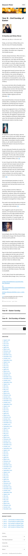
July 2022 (5, 430)
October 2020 (6, 468)
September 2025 (7, 360)
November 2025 (7, 356)
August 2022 (6, 428)
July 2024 (5, 386)
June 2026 (6, 343)
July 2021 (5, 452)
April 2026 (6, 347)
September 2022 (7, 426)
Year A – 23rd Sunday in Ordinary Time (13, 519)
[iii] (6, 176)
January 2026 (6, 353)
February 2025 (7, 373)
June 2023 (6, 409)
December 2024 (7, 376)
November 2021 (7, 444)
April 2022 (6, 435)
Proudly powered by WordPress (15, 553)
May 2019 (5, 499)
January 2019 (6, 507)
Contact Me (5, 546)
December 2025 (7, 354)
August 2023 (6, 406)
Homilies (4, 536)
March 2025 (6, 371)
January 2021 (6, 463)
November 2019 (7, 488)
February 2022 (7, 439)
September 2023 (7, 404)
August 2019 (6, 494)
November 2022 (7, 422)
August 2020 (6, 472)
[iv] (18, 206)
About (3, 549)
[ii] (19, 158)
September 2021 (7, 448)
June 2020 (6, 475)
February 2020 (7, 483)
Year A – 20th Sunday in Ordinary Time (13, 525)
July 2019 (5, 496)
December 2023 (7, 398)
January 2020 (6, 485)
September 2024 (7, 382)
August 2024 (6, 384)
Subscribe (4, 543)
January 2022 (6, 441)
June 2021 (5, 453)
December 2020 (7, 464)
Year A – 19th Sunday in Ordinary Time (13, 527)
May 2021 (5, 455)
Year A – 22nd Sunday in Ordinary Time (13, 521)
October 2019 (6, 490)
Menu (23, 4)
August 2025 (6, 362)
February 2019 (7, 505)
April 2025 (6, 369)
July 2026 (5, 342)
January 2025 (6, 375)
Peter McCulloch (7, 301)
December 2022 (7, 420)
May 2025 (6, 367)
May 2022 (6, 433)
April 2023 (6, 413)
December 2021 (7, 442)
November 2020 (7, 466)
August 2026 (6, 340)
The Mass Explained (7, 539)
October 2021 (6, 446)
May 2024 (6, 389)
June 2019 (6, 498)
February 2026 (7, 351)
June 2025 (6, 365)
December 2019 (7, 487)
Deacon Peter (7, 5)
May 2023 (5, 411)
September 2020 (7, 470)
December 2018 (7, 509)
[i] (8, 96)
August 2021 (6, 450)
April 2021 (6, 457)
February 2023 (7, 417)
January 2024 (6, 397)
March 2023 (6, 415)
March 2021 (6, 459)
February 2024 (7, 395)
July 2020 (5, 474)
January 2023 (6, 419)
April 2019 (6, 501)
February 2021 (7, 461)
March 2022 (6, 437)
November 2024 (7, 378)
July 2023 (5, 408)
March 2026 (6, 349)
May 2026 (6, 345)
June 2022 (6, 431)
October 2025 (6, 358)
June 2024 (6, 387)
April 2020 (6, 479)
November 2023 (7, 400)
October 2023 (6, 402)
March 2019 (6, 503)
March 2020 (6, 481)
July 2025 (5, 364)
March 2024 (6, 393)
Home (3, 533)
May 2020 (6, 477)
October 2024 (6, 380)
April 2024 (6, 391)
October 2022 (6, 424)
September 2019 (7, 492)
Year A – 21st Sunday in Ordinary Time (13, 523)
